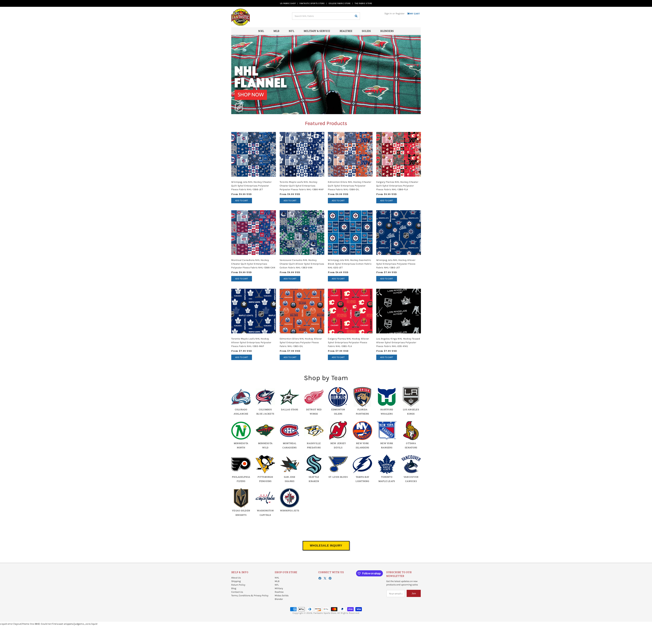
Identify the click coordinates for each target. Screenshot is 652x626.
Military (279, 588)
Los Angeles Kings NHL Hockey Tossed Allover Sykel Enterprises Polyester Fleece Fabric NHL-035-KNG (398, 342)
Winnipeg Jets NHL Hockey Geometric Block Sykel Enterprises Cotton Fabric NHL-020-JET (350, 264)
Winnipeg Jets (289, 510)
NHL (277, 577)
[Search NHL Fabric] (356, 16)
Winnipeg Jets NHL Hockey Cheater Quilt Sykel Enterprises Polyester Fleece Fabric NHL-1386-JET (251, 185)
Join (414, 593)
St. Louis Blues (338, 476)
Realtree (279, 592)
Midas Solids (281, 595)
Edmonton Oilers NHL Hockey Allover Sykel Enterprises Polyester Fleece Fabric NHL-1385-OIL (301, 342)
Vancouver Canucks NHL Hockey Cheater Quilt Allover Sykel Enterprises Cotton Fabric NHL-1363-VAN (302, 264)
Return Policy (238, 584)
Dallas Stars (289, 409)
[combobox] (326, 16)
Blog (233, 588)
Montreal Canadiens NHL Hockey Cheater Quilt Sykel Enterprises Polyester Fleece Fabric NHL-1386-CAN (253, 264)
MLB (277, 581)
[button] (414, 74)
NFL (277, 584)
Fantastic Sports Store (324, 613)
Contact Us (237, 592)
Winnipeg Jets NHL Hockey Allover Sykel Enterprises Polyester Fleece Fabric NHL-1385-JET (395, 264)
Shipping (236, 581)
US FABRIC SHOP (288, 3)
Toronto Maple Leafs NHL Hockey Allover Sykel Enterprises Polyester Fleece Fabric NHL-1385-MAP (251, 342)
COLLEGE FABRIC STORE (340, 3)
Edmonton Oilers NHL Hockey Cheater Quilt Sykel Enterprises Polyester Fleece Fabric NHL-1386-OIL (349, 185)
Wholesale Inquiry (326, 545)
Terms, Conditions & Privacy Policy (249, 595)
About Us (236, 577)
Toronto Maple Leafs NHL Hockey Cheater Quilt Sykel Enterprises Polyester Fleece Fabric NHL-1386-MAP (302, 185)
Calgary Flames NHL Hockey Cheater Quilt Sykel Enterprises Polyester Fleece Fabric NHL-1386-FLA (397, 185)
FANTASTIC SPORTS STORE (312, 3)
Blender (279, 599)
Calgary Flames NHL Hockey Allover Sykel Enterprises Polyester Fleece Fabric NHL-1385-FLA (348, 342)
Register (400, 13)
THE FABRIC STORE (363, 3)
